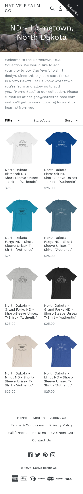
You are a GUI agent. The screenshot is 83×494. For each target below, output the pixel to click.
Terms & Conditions (27, 425)
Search (39, 418)
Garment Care (63, 433)
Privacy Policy (61, 425)
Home (22, 418)
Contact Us (41, 440)
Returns (39, 433)
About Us (58, 418)
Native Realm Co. (23, 8)
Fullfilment (17, 433)
